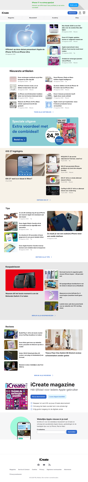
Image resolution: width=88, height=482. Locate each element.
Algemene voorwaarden (54, 469)
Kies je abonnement (38, 396)
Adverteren (67, 469)
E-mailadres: (41, 429)
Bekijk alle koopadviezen (42, 315)
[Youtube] (44, 465)
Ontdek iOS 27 (42, 200)
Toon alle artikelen (42, 112)
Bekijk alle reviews (42, 375)
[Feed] (49, 465)
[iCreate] (5, 13)
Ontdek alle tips (43, 257)
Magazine (13, 469)
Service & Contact (24, 469)
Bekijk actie (73, 5)
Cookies (34, 469)
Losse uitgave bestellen (57, 396)
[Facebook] (38, 465)
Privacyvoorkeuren (16, 474)
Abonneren (72, 13)
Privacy (41, 469)
